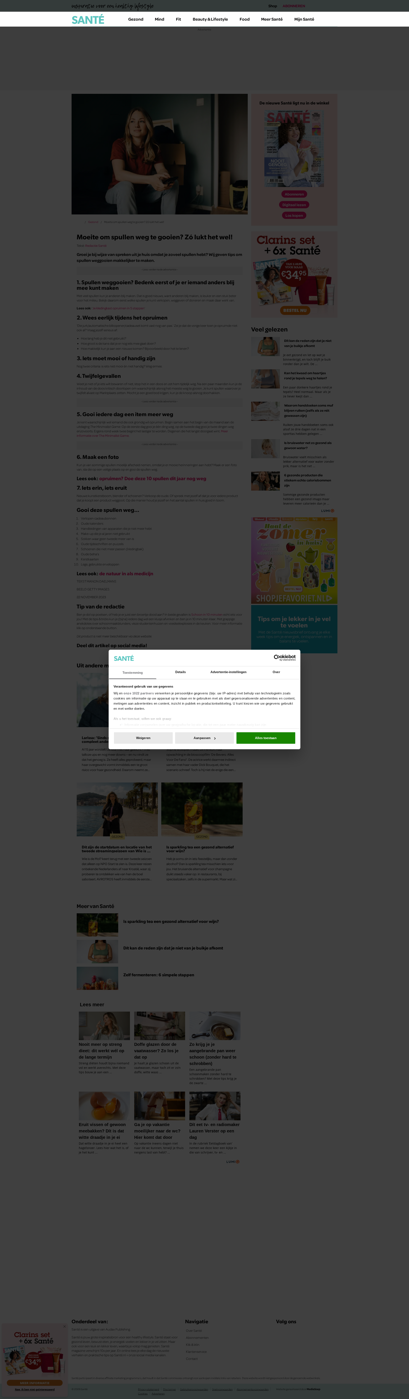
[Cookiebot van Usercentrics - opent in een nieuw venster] (277, 658)
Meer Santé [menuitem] (272, 19)
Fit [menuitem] (178, 19)
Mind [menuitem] (159, 19)
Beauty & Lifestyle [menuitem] (210, 19)
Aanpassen (202, 738)
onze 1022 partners (139, 693)
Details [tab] (180, 672)
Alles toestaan (265, 738)
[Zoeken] (334, 19)
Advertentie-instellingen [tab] (228, 672)
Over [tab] (276, 672)
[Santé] (88, 19)
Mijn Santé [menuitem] (304, 19)
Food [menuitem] (245, 19)
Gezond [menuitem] (135, 19)
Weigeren (143, 738)
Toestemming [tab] (132, 672)
